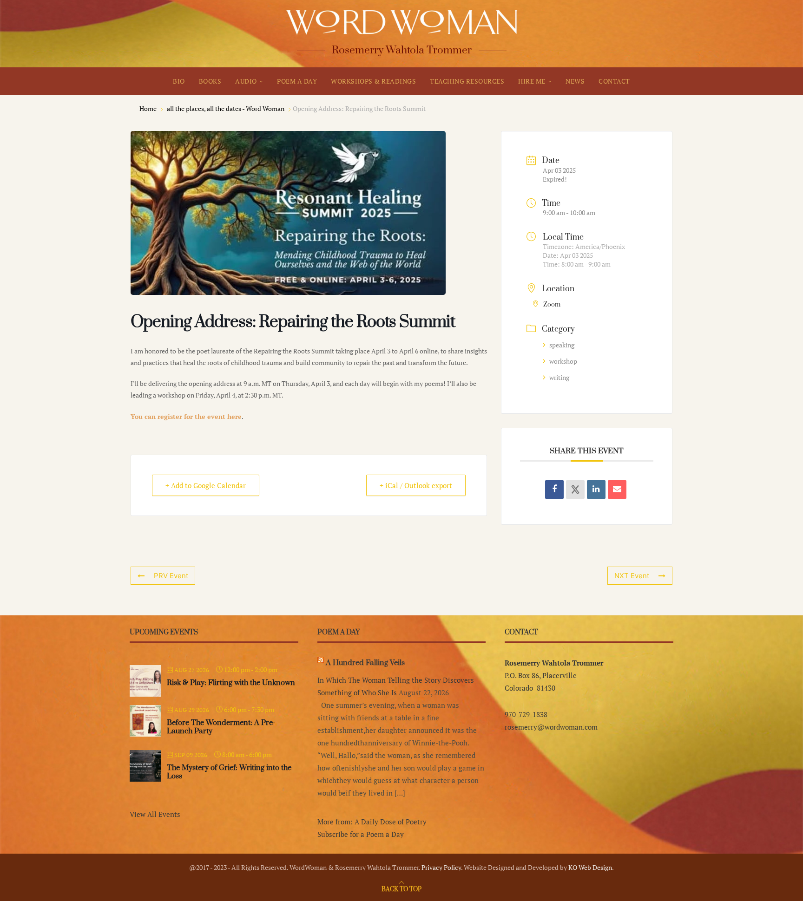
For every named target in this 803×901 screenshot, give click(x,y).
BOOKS (210, 81)
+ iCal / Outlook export (416, 485)
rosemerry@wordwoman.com (551, 726)
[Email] (617, 489)
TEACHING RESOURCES (467, 81)
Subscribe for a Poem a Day (360, 834)
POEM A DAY (297, 81)
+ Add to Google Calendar (205, 485)
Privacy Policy (441, 867)
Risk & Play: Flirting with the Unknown (231, 682)
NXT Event (631, 575)
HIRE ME (532, 81)
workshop (563, 361)
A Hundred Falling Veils (365, 662)
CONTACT (614, 81)
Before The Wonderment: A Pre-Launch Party (221, 727)
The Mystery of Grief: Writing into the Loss (229, 772)
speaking (561, 344)
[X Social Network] (575, 489)
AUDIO (246, 81)
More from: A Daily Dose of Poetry (372, 821)
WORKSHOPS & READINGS (373, 81)
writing (559, 377)
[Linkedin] (596, 489)
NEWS (575, 81)
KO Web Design (590, 867)
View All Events (155, 814)
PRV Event (171, 575)
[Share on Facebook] (554, 489)
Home (148, 108)
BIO (179, 81)
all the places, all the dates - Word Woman (225, 108)
